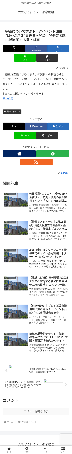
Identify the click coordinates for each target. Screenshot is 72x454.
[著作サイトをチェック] (19, 153)
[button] (47, 58)
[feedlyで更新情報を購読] (52, 153)
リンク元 (8, 98)
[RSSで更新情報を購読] (36, 162)
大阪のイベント (13, 111)
